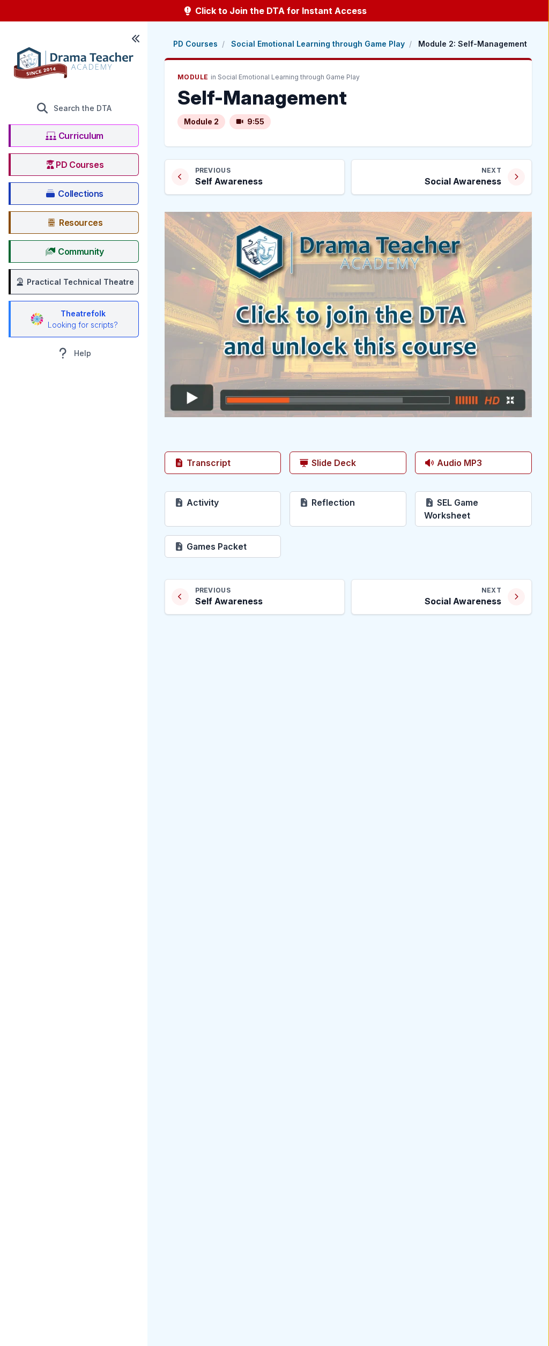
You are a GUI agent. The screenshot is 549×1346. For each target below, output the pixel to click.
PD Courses (195, 43)
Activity (232, 502)
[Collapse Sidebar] (135, 38)
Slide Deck (332, 462)
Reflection (357, 502)
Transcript (207, 462)
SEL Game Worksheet (478, 509)
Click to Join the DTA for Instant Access (280, 10)
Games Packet (232, 546)
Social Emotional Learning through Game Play (318, 43)
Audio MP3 (458, 462)
